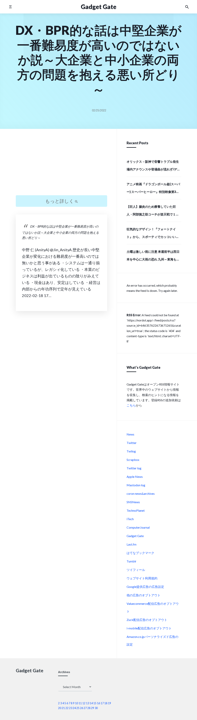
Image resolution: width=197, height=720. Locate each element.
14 (91, 703)
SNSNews (133, 502)
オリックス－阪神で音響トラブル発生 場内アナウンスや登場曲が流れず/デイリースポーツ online (153, 167)
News (130, 434)
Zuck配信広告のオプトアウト (147, 620)
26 (81, 708)
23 (70, 708)
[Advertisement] (61, 165)
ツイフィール (136, 569)
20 (59, 708)
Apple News (135, 476)
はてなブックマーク (140, 553)
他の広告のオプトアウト (143, 595)
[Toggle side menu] (10, 6)
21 (63, 708)
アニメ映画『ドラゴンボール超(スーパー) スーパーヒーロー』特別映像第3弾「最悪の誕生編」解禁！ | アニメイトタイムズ (154, 189)
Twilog (131, 451)
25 (77, 708)
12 (83, 703)
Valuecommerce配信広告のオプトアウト (153, 607)
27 (85, 708)
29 (92, 708)
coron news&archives (141, 493)
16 (98, 703)
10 (76, 703)
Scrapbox (133, 459)
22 (66, 708)
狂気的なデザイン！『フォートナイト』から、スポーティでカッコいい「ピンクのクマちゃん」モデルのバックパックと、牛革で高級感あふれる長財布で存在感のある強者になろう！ (153, 234)
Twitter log (134, 468)
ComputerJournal (138, 527)
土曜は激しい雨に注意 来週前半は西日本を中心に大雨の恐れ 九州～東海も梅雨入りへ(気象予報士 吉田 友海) (153, 257)
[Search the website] (187, 7)
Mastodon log (136, 485)
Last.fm (131, 544)
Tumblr (131, 561)
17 (102, 703)
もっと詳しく (60, 201)
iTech (130, 519)
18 (105, 703)
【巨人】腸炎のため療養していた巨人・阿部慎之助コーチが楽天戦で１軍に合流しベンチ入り (153, 212)
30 (96, 708)
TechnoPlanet (136, 510)
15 (94, 703)
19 (109, 703)
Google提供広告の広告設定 (145, 586)
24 (74, 708)
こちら (131, 405)
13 (87, 703)
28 (88, 708)
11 (80, 703)
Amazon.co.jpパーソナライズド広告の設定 (152, 640)
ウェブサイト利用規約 (142, 578)
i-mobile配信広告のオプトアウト (149, 628)
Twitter (132, 443)
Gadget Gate (135, 536)
